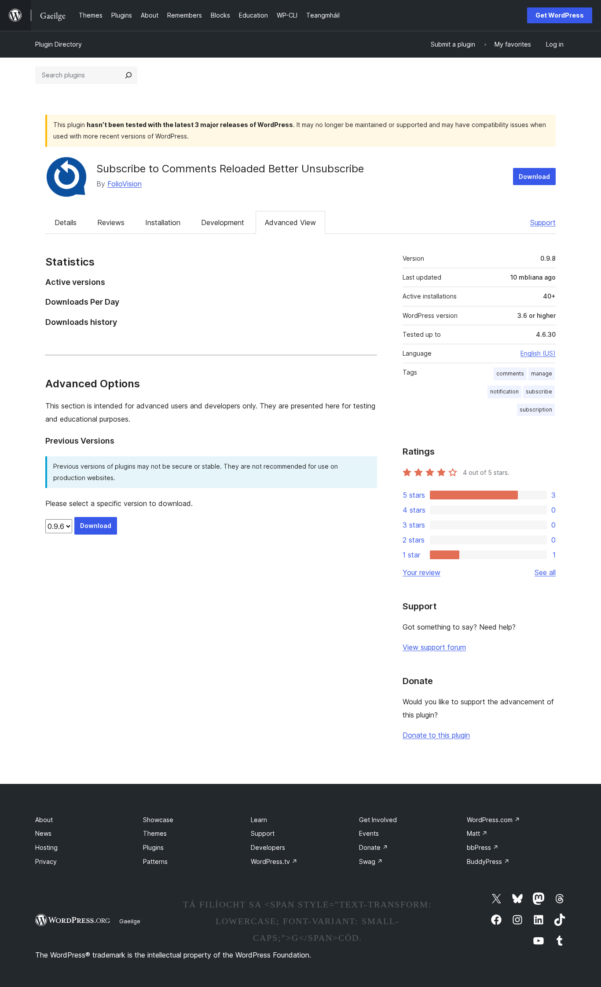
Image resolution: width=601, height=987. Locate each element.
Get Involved (378, 819)
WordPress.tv (274, 861)
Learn (259, 819)
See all (545, 572)
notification (504, 391)
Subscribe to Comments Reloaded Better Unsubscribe (230, 168)
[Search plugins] (128, 75)
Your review (421, 572)
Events (369, 833)
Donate (373, 847)
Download (534, 176)
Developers (268, 847)
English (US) (538, 353)
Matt (477, 833)
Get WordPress (559, 15)
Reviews (111, 222)
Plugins (153, 847)
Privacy (46, 861)
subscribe (539, 391)
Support (543, 222)
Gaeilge (129, 921)
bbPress (482, 847)
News (43, 833)
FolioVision (124, 183)
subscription (536, 409)
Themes (155, 833)
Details (66, 222)
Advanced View (290, 222)
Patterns (155, 861)
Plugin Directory (58, 44)
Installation (162, 222)
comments (510, 373)
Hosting (46, 847)
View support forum (434, 647)
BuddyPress (488, 861)
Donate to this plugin (436, 735)
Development (222, 222)
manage (541, 373)
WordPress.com (493, 819)
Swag (371, 861)
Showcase (158, 819)
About (44, 819)
